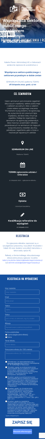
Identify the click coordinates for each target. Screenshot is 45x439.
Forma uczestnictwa (12, 332)
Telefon (7, 306)
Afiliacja (7, 323)
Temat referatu (10, 341)
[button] (22, 431)
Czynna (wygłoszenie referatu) (17, 335)
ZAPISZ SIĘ (22, 422)
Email (7, 297)
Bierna (9, 337)
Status (7, 314)
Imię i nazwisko (10, 288)
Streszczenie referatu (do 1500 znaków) (18, 349)
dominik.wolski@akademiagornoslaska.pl (24, 263)
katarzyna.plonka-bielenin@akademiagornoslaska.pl (22, 260)
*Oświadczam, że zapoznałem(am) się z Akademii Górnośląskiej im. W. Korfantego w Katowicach (23, 363)
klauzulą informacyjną (15, 363)
